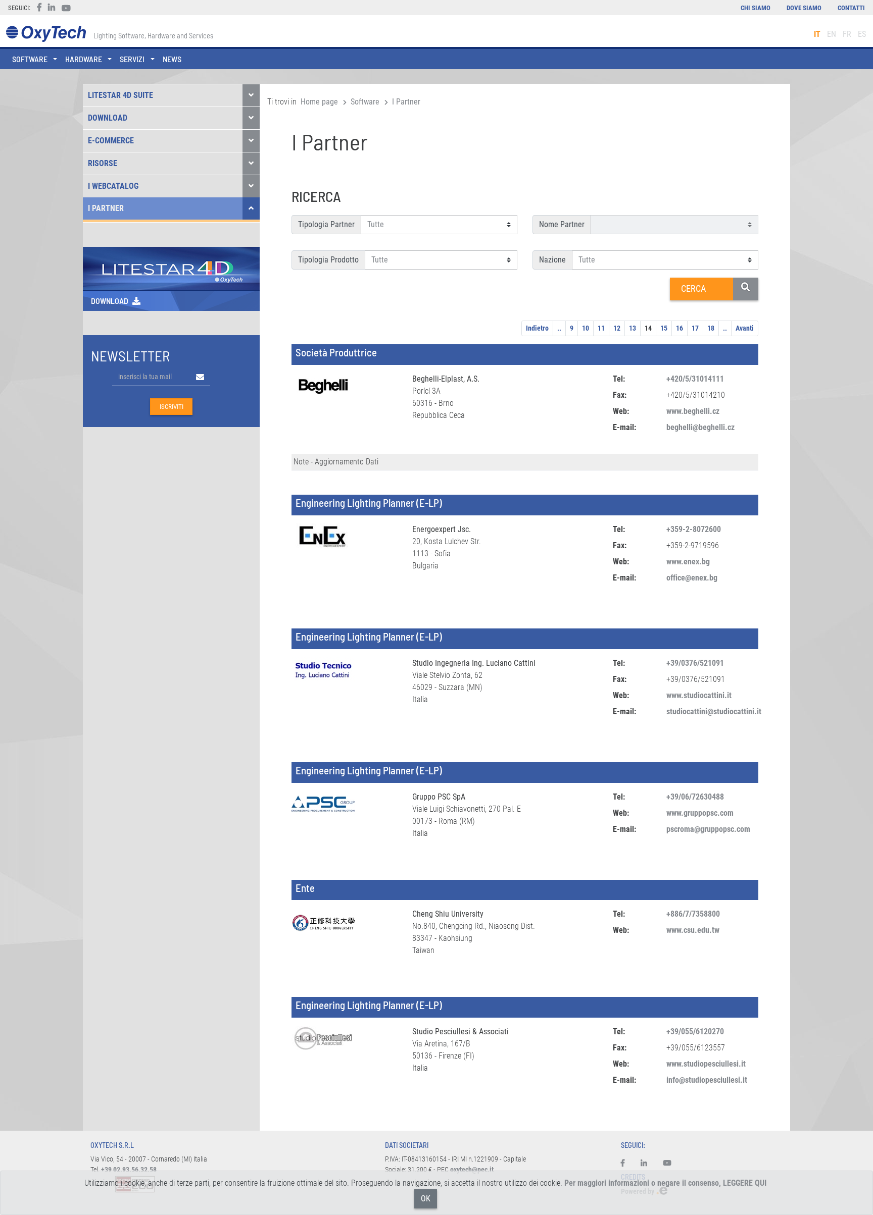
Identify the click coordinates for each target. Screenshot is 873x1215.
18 (710, 328)
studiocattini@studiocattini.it (713, 711)
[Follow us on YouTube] (667, 1163)
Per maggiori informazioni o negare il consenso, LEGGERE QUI (665, 1183)
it (817, 34)
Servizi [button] (132, 59)
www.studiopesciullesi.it (706, 1064)
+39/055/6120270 (695, 1031)
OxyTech (45, 34)
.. (559, 328)
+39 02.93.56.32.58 (129, 1170)
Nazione (552, 260)
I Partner (106, 208)
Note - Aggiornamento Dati (336, 461)
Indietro (537, 328)
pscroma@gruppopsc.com (708, 829)
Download (107, 118)
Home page (319, 102)
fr (847, 34)
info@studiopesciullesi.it (706, 1080)
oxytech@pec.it (472, 1170)
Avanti (745, 328)
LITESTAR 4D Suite (120, 95)
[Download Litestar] (171, 268)
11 (601, 328)
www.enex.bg (688, 561)
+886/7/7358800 (693, 914)
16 (679, 328)
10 (585, 328)
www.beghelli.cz (692, 411)
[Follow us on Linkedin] (644, 1163)
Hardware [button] (83, 59)
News (172, 59)
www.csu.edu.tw (692, 930)
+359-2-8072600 (693, 529)
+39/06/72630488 (695, 797)
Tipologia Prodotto (328, 260)
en (831, 34)
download (109, 300)
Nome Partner (562, 224)
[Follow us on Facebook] (627, 1163)
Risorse (102, 163)
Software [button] (29, 59)
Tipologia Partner (326, 224)
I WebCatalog (113, 186)
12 (616, 328)
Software (365, 102)
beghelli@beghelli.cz (700, 427)
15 (663, 328)
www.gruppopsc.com (700, 813)
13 (632, 328)
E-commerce (111, 140)
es (862, 34)
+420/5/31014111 (695, 379)
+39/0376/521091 (695, 663)
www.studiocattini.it (699, 695)
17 (695, 328)
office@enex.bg (691, 578)
